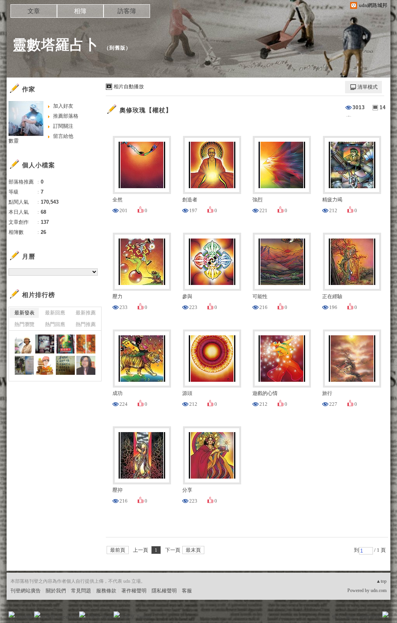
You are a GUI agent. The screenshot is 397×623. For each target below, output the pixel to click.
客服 (187, 591)
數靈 (14, 141)
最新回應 (55, 313)
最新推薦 (86, 313)
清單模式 (367, 87)
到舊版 (117, 48)
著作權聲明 (134, 591)
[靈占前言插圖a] (44, 365)
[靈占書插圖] (65, 344)
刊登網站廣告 (25, 591)
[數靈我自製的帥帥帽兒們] (65, 365)
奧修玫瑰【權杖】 (145, 110)
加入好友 (63, 106)
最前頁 (117, 550)
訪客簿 (126, 11)
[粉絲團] (12, 614)
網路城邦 (370, 617)
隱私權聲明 (164, 591)
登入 (336, 617)
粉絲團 (24, 617)
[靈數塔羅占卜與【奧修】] (24, 344)
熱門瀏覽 (24, 324)
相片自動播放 (129, 86)
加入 (350, 617)
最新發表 (24, 313)
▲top (381, 581)
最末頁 (193, 550)
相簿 (80, 11)
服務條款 (106, 591)
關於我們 (56, 591)
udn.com (379, 590)
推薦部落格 (65, 116)
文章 (34, 11)
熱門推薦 (86, 324)
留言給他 (63, 136)
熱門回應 (55, 324)
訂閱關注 (63, 126)
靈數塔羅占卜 (55, 45)
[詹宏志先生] (85, 365)
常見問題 (81, 591)
